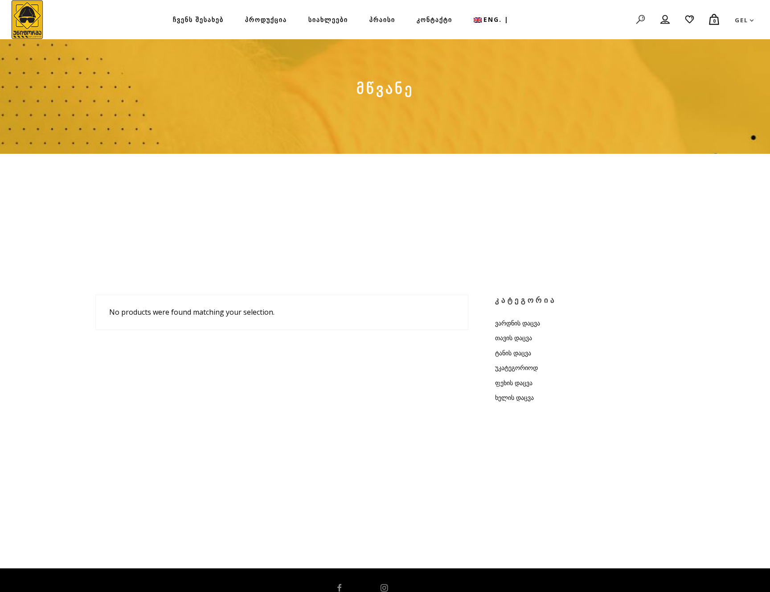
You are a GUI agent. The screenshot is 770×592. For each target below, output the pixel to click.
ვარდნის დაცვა (517, 323)
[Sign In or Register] (665, 19)
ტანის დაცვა (513, 353)
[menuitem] (491, 19)
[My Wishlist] (690, 19)
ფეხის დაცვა (513, 382)
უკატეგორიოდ (516, 367)
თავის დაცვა (513, 337)
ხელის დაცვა (514, 397)
